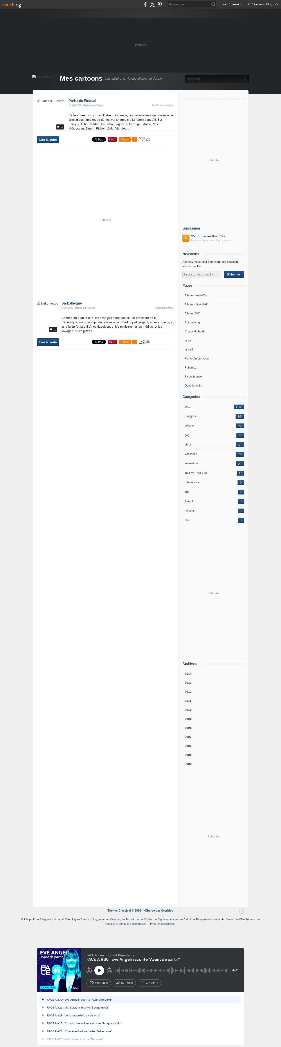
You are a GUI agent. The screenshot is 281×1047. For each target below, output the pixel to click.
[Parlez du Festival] (51, 101)
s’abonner (101, 983)
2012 (188, 691)
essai (188, 340)
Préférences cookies (162, 923)
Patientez (191, 367)
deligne (189, 425)
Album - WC (192, 313)
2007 (188, 737)
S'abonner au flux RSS (208, 236)
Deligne (44, 919)
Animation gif (193, 322)
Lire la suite (48, 139)
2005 (188, 755)
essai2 (189, 349)
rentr (187, 520)
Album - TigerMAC (196, 304)
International (192, 482)
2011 (188, 700)
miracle (189, 510)
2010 (188, 709)
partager (127, 983)
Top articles (132, 919)
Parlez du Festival (82, 101)
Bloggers (190, 416)
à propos (152, 983)
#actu (170, 307)
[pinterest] (159, 4)
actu (187, 406)
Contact (148, 919)
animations (191, 463)
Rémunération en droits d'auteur (215, 919)
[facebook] (145, 4)
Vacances (191, 454)
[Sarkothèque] (47, 303)
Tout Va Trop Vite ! (197, 472)
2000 (188, 764)
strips (188, 444)
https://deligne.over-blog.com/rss (210, 240)
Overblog (167, 910)
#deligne (169, 105)
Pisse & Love (193, 376)
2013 (188, 682)
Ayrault (189, 501)
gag (187, 435)
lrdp (187, 491)
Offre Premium (247, 919)
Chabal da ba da (195, 331)
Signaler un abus (168, 919)
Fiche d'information (197, 358)
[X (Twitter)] (152, 4)
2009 (188, 718)
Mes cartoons (81, 78)
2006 (188, 746)
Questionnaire (193, 385)
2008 (188, 728)
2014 (188, 673)
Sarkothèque (71, 303)
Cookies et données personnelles (125, 923)
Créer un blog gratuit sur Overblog (101, 919)
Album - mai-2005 (196, 295)
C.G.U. (187, 919)
